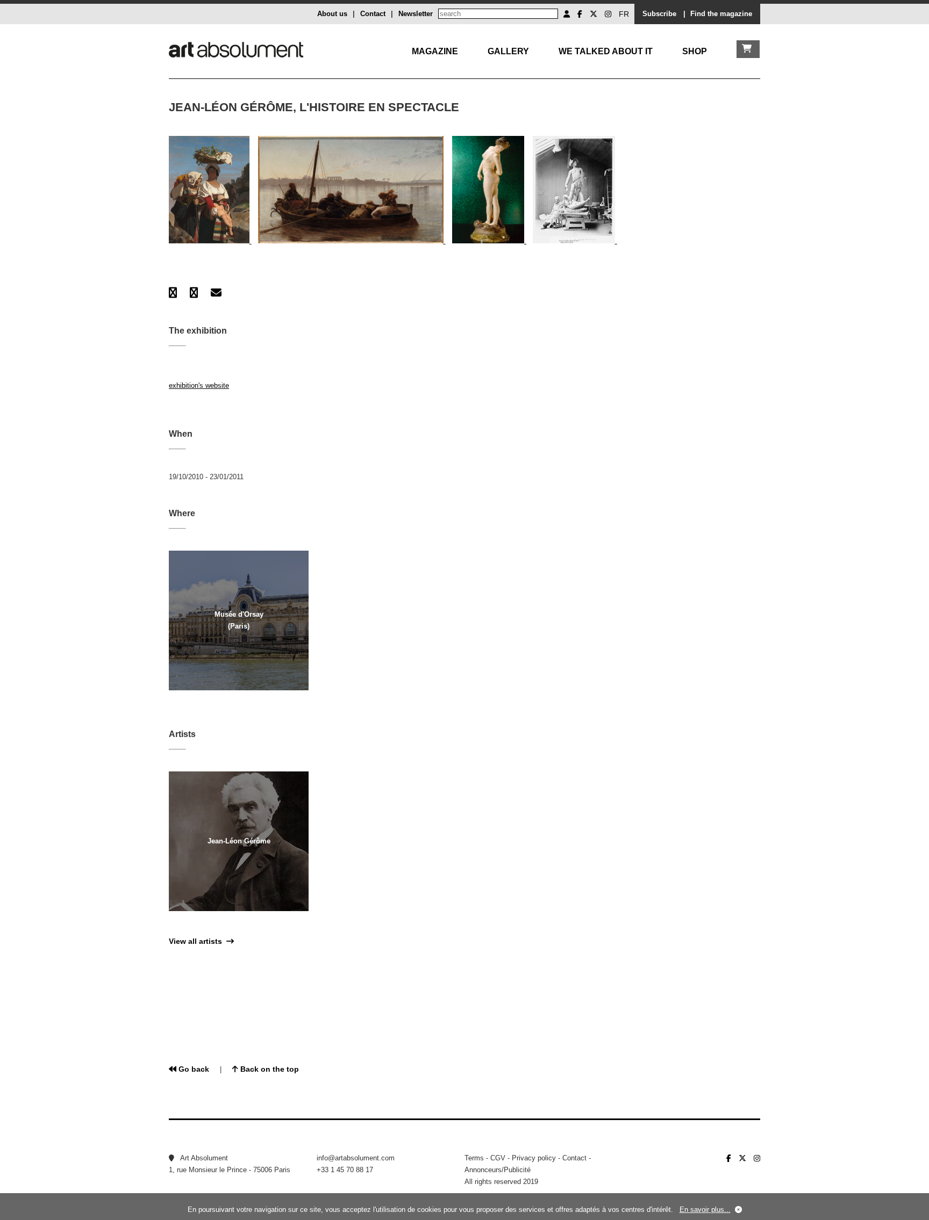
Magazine (435, 51)
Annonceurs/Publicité (497, 1170)
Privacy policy (534, 1158)
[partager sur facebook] (173, 293)
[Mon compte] (566, 14)
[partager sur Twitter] (194, 293)
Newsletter (415, 14)
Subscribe (659, 14)
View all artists (197, 941)
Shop (694, 51)
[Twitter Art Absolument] (593, 14)
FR (624, 14)
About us (332, 14)
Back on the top (268, 1069)
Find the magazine (721, 14)
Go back (192, 1069)
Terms (474, 1158)
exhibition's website (199, 385)
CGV (497, 1158)
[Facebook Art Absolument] (579, 14)
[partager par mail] (216, 293)
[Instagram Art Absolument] (608, 14)
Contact (372, 14)
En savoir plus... (705, 1209)
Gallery (508, 51)
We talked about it (606, 51)
